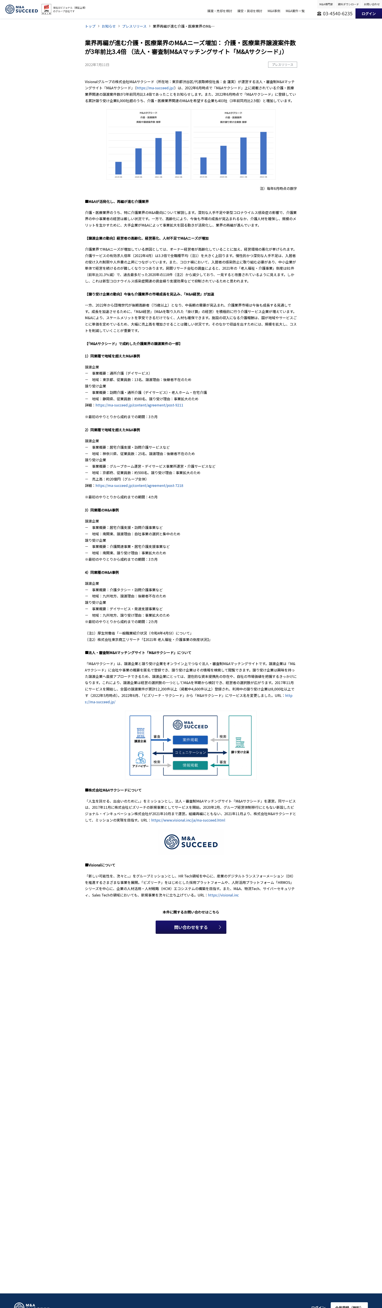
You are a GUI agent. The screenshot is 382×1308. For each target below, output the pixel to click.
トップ (90, 26)
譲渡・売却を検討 (219, 11)
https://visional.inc (223, 895)
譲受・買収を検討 (249, 11)
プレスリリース (134, 26)
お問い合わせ (372, 4)
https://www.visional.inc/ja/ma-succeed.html (188, 820)
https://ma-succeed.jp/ (155, 87)
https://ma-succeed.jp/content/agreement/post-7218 (139, 485)
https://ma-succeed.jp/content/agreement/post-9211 (139, 405)
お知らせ (109, 26)
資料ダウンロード (348, 4)
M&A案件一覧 (295, 11)
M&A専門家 (326, 4)
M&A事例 (273, 11)
